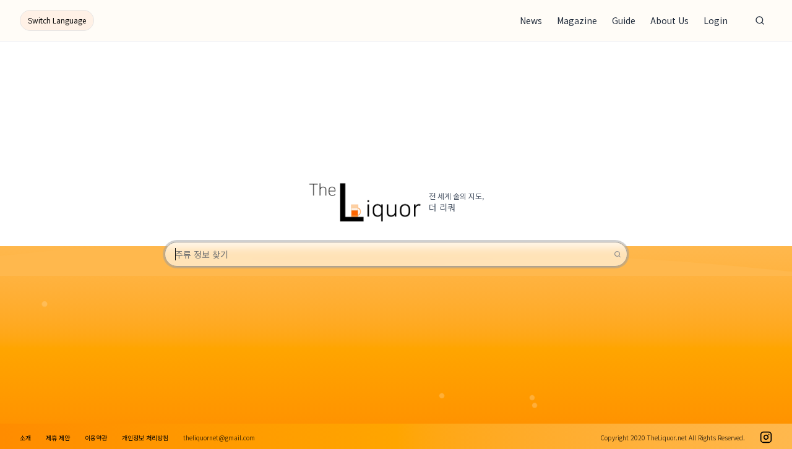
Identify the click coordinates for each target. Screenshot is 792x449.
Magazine (577, 20)
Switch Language (57, 20)
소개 (25, 437)
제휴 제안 (58, 437)
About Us (669, 20)
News (531, 20)
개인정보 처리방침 (145, 437)
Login (716, 20)
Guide (623, 20)
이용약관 (96, 437)
